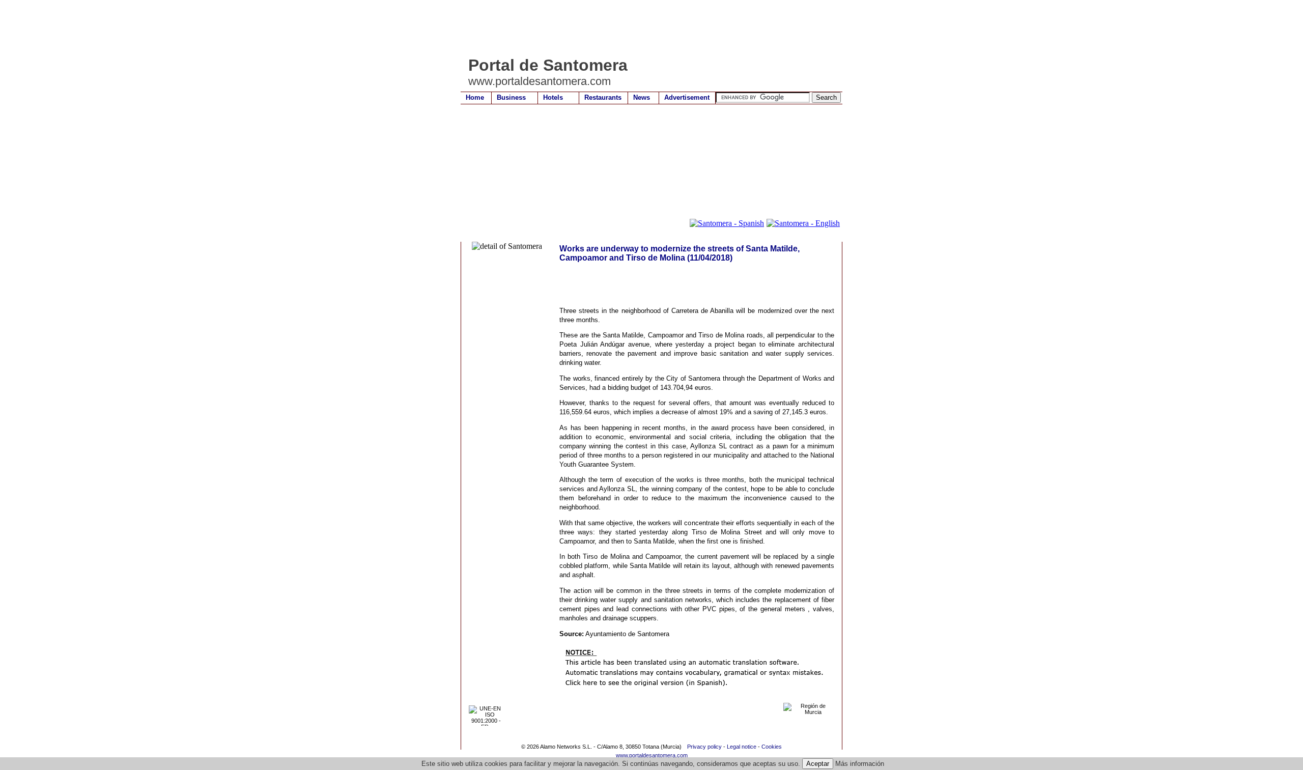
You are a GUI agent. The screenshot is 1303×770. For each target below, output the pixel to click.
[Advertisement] (646, 28)
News (641, 97)
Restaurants (602, 97)
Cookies (771, 747)
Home (475, 97)
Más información (859, 763)
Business (511, 97)
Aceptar (817, 763)
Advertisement (687, 97)
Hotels (553, 97)
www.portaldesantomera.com (652, 755)
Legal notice (741, 747)
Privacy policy (704, 747)
